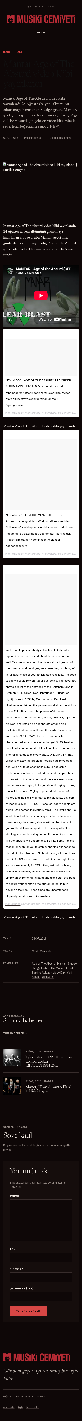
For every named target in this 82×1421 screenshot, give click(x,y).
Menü (41, 32)
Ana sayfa (8, 1407)
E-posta (17, 1269)
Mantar (61, 963)
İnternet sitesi (21, 1288)
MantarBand (12, 412)
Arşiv (20, 1407)
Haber (20, 51)
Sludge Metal (40, 968)
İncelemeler (32, 1407)
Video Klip (59, 972)
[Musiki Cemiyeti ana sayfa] (41, 19)
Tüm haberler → (15, 1033)
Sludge (72, 963)
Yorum (14, 1195)
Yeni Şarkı (48, 977)
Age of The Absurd (43, 963)
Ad (13, 1249)
